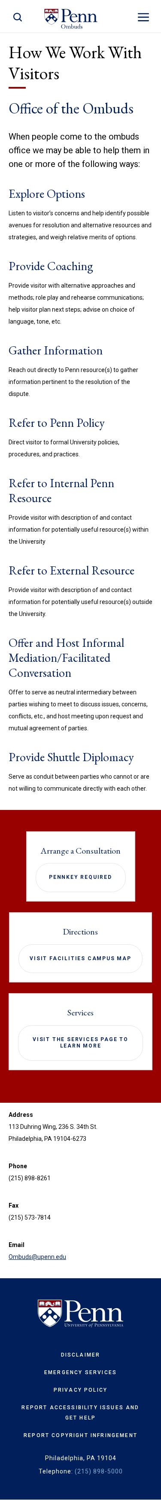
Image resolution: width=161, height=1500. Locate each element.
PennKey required (80, 877)
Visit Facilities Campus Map (80, 958)
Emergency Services (80, 1372)
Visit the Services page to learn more (80, 1042)
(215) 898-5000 (99, 1471)
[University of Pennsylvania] (80, 1313)
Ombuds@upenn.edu (37, 1256)
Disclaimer (80, 1355)
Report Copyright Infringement (80, 1435)
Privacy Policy (80, 1390)
